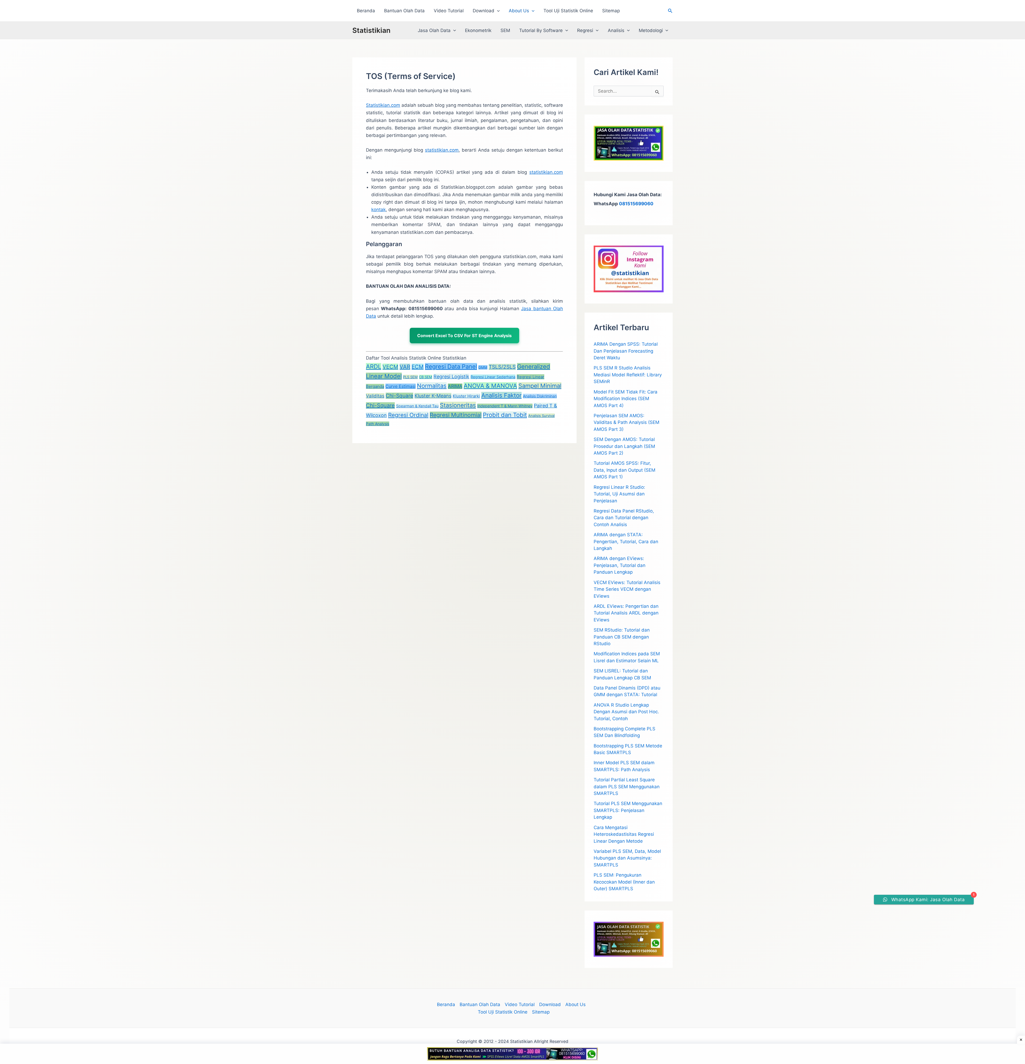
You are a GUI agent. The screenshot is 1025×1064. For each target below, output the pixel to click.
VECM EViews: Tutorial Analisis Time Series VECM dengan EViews (627, 589)
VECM (390, 367)
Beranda (366, 10)
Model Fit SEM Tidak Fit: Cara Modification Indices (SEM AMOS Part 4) (625, 398)
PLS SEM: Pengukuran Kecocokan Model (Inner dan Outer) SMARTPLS (624, 881)
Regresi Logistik (451, 376)
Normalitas (432, 385)
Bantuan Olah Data (404, 10)
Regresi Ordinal (408, 415)
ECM (418, 367)
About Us (519, 10)
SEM (505, 30)
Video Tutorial (449, 10)
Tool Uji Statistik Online (568, 10)
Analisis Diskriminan (540, 396)
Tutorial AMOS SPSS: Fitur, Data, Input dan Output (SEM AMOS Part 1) (624, 469)
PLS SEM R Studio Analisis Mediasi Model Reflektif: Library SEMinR (628, 374)
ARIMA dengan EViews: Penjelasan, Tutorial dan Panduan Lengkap (619, 565)
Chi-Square (399, 396)
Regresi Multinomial (456, 415)
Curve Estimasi (400, 386)
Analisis (616, 30)
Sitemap (611, 10)
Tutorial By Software (541, 30)
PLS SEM (410, 377)
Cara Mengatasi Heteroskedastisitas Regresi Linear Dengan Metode (624, 834)
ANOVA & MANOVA (490, 385)
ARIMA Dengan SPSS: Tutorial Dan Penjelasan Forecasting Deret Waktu (626, 350)
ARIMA (455, 386)
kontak (378, 209)
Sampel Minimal (539, 385)
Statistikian (371, 30)
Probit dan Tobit (505, 414)
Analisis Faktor (501, 395)
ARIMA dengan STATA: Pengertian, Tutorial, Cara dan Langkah (626, 541)
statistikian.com (442, 150)
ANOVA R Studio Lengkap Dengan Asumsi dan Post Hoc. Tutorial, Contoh (626, 711)
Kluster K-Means (433, 396)
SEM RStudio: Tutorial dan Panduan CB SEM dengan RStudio (622, 636)
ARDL (373, 366)
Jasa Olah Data (434, 30)
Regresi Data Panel (451, 366)
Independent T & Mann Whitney (505, 406)
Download (483, 10)
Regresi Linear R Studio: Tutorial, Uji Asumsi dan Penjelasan (619, 493)
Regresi (585, 30)
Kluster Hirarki (466, 396)
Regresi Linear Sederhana (493, 377)
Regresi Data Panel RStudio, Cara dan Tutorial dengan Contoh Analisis (624, 517)
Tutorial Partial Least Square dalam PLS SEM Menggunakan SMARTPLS (627, 786)
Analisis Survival (541, 415)
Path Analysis (377, 423)
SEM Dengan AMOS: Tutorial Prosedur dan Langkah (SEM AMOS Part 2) (624, 446)
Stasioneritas (458, 405)
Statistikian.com (383, 105)
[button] (497, 10)
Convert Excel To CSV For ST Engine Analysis (464, 335)
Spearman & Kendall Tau (417, 406)
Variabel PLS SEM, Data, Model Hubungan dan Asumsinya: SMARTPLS (627, 858)
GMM (482, 367)
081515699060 (636, 203)
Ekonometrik (478, 30)
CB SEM (425, 377)
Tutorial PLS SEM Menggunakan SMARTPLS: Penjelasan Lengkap (628, 810)
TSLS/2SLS (502, 367)
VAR (405, 367)
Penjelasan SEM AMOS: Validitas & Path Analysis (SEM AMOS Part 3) (626, 422)
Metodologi (651, 30)
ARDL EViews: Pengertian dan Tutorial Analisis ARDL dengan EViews (626, 613)
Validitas (375, 396)
